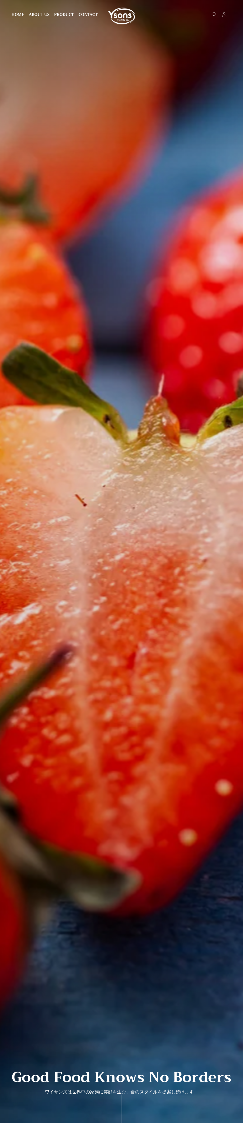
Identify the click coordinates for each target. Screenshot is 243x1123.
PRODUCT (64, 15)
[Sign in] (224, 14)
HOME (17, 15)
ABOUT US (39, 15)
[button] (214, 14)
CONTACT (88, 15)
